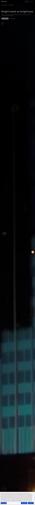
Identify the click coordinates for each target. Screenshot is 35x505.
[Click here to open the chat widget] (32, 252)
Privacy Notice (19, 500)
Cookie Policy (13, 500)
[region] (17, 498)
